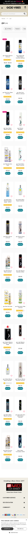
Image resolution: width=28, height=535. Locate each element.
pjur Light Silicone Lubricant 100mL (20, 271)
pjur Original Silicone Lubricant (8, 56)
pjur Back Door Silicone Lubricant (20, 93)
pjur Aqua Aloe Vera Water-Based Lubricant (20, 416)
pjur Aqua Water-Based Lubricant (8, 129)
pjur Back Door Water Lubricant (8, 93)
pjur (10, 18)
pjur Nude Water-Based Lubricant (20, 164)
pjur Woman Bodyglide (20, 129)
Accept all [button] (7, 528)
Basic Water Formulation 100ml (20, 451)
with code (14, 1)
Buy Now (7, 66)
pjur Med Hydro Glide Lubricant (20, 307)
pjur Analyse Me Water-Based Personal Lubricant (20, 57)
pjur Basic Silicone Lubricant (7, 237)
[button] (2, 8)
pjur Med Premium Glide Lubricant (7, 451)
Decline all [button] (20, 528)
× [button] (26, 519)
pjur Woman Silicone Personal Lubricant (20, 379)
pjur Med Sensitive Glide (7, 164)
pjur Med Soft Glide (7, 306)
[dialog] (14, 526)
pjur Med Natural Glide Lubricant (8, 271)
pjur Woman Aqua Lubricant (20, 237)
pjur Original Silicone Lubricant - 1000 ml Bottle (8, 343)
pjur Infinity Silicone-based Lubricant (7, 379)
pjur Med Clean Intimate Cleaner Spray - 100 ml (8, 201)
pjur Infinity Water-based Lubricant (20, 200)
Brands (3, 18)
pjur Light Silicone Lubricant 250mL (20, 343)
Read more (13, 526)
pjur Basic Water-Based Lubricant (8, 415)
